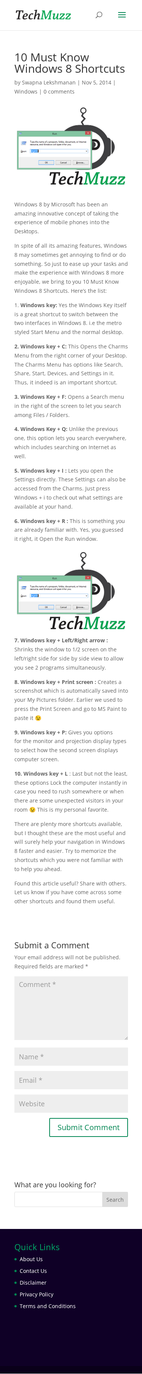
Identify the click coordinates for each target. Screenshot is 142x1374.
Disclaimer (33, 1282)
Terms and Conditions (48, 1306)
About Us (31, 1259)
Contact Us (33, 1270)
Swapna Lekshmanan (49, 82)
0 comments (59, 91)
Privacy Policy (36, 1294)
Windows (25, 91)
